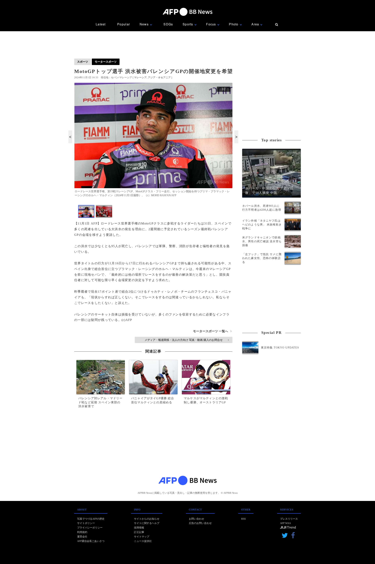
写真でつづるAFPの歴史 (90, 518)
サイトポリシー (86, 523)
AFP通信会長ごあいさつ (90, 541)
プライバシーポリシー (90, 527)
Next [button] (236, 136)
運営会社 (82, 536)
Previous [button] (70, 136)
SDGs (168, 24)
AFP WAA (285, 523)
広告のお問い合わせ (200, 523)
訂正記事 (139, 532)
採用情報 (139, 527)
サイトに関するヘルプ (146, 523)
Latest (101, 24)
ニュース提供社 (143, 541)
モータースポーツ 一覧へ (212, 331)
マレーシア (140, 77)
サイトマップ (141, 536)
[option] (153, 141)
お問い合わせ (196, 518)
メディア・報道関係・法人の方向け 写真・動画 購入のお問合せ (187, 339)
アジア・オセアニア (159, 77)
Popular (123, 24)
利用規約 (82, 532)
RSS (243, 518)
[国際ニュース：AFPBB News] (187, 12)
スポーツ (82, 61)
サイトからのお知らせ (146, 518)
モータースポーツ (106, 61)
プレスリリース (289, 518)
